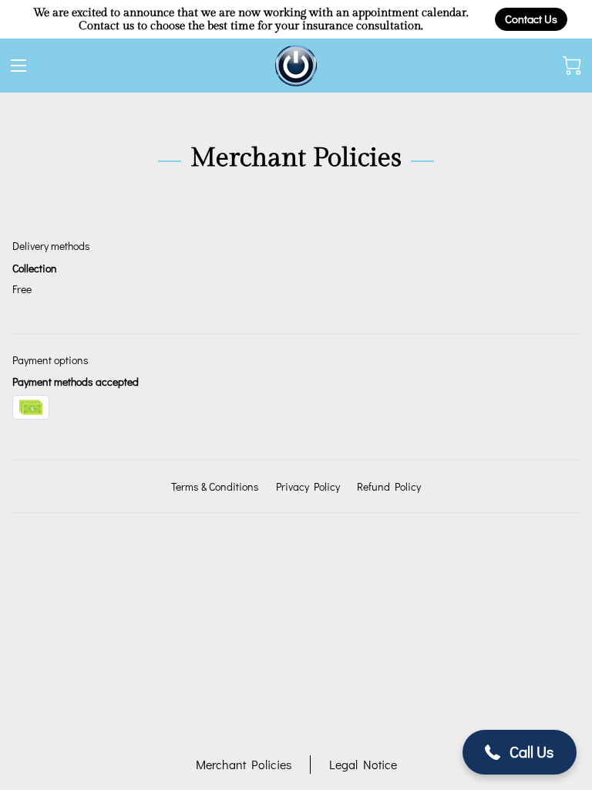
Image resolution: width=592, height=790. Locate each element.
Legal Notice (363, 764)
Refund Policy (389, 486)
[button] (519, 752)
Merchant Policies (243, 764)
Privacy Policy (308, 486)
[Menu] (18, 65)
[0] (572, 65)
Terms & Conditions (215, 486)
